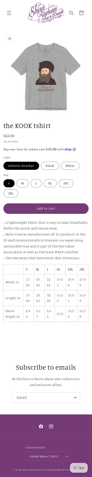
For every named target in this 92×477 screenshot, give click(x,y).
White (70, 165)
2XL (66, 183)
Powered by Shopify (66, 469)
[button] (9, 13)
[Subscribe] (75, 397)
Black (50, 165)
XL (50, 183)
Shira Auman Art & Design (38, 469)
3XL (10, 193)
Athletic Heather (21, 165)
